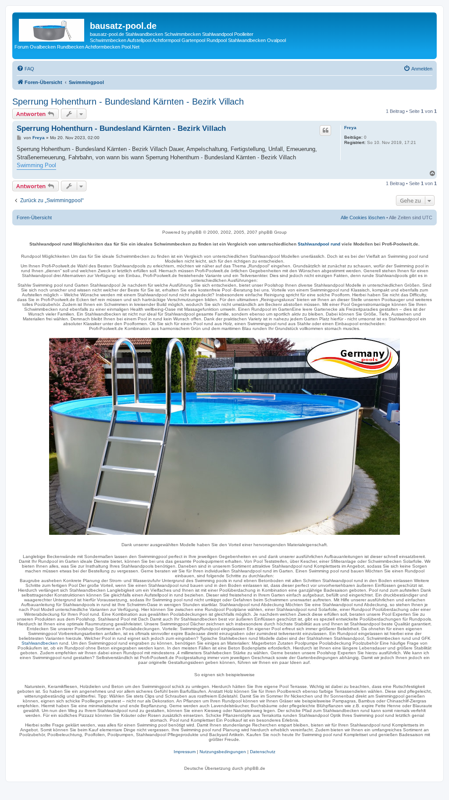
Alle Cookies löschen (363, 217)
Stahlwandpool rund (319, 244)
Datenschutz (262, 751)
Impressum (185, 751)
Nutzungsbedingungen (223, 751)
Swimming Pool (36, 165)
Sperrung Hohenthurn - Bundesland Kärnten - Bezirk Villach (128, 101)
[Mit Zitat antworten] (325, 130)
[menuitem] (25, 68)
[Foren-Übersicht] (52, 28)
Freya (350, 127)
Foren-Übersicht (34, 217)
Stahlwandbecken (39, 643)
